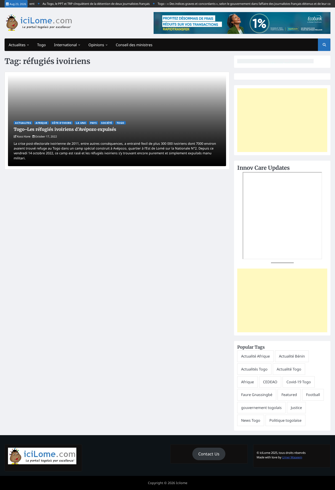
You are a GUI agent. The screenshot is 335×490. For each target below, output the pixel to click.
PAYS (93, 122)
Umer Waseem (292, 457)
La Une (81, 122)
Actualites (17, 44)
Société (106, 122)
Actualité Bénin (292, 356)
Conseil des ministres (134, 44)
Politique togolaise (285, 420)
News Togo (250, 420)
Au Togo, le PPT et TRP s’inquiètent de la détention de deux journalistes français (91, 4)
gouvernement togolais (261, 407)
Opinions (96, 44)
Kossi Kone (24, 136)
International (65, 44)
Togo (41, 44)
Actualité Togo (289, 369)
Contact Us (208, 454)
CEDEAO (270, 381)
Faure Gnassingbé (256, 394)
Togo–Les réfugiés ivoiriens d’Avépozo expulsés (65, 129)
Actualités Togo (254, 369)
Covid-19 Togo (298, 381)
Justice (296, 407)
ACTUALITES (23, 122)
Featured (289, 394)
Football (313, 394)
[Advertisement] (282, 120)
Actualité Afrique (255, 356)
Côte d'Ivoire (62, 122)
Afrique (41, 122)
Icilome (181, 483)
